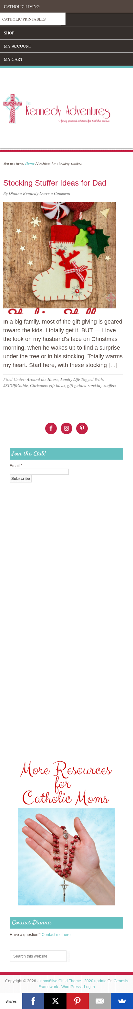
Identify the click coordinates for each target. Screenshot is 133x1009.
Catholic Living (21, 6)
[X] (55, 1001)
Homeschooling (22, 20)
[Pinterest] (77, 1001)
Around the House (42, 379)
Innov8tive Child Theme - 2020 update (73, 981)
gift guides (76, 385)
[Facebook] (33, 1001)
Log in (89, 987)
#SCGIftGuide (15, 385)
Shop (9, 33)
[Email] (100, 1001)
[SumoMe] (122, 1001)
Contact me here (56, 934)
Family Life (70, 379)
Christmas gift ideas (47, 385)
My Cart (13, 59)
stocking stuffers (102, 385)
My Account (17, 46)
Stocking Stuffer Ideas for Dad (54, 183)
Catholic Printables (24, 19)
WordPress (71, 987)
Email (16, 465)
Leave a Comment (54, 193)
